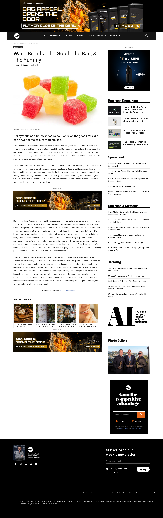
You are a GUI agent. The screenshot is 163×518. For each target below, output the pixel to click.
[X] (31, 464)
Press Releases (104, 493)
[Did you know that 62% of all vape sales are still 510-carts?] (114, 121)
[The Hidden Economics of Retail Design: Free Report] (114, 145)
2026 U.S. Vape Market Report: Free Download (134, 131)
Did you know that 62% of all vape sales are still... (135, 120)
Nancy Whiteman (22, 65)
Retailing (43, 36)
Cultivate (138, 421)
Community (80, 36)
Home (15, 43)
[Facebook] (15, 464)
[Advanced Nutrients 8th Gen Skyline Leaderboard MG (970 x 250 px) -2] (81, 16)
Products (68, 36)
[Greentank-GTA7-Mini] (129, 91)
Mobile (153, 493)
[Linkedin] (26, 464)
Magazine (114, 36)
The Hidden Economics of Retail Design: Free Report (136, 143)
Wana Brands (61, 136)
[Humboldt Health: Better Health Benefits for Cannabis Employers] (114, 110)
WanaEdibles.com (67, 291)
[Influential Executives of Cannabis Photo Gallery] (129, 360)
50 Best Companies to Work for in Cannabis (126, 276)
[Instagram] (20, 464)
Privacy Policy (136, 429)
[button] (146, 36)
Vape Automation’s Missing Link (121, 186)
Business (54, 36)
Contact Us (144, 493)
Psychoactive (18, 47)
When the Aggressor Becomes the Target (126, 242)
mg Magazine (56, 501)
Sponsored (116, 157)
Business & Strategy (97, 36)
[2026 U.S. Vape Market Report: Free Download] (114, 133)
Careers (94, 493)
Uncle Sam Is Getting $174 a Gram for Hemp (127, 281)
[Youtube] (36, 464)
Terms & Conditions (119, 493)
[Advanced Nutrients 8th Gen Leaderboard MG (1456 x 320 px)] (57, 200)
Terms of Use (123, 429)
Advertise (85, 493)
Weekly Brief (124, 421)
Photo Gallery (117, 340)
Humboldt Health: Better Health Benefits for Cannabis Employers (135, 109)
